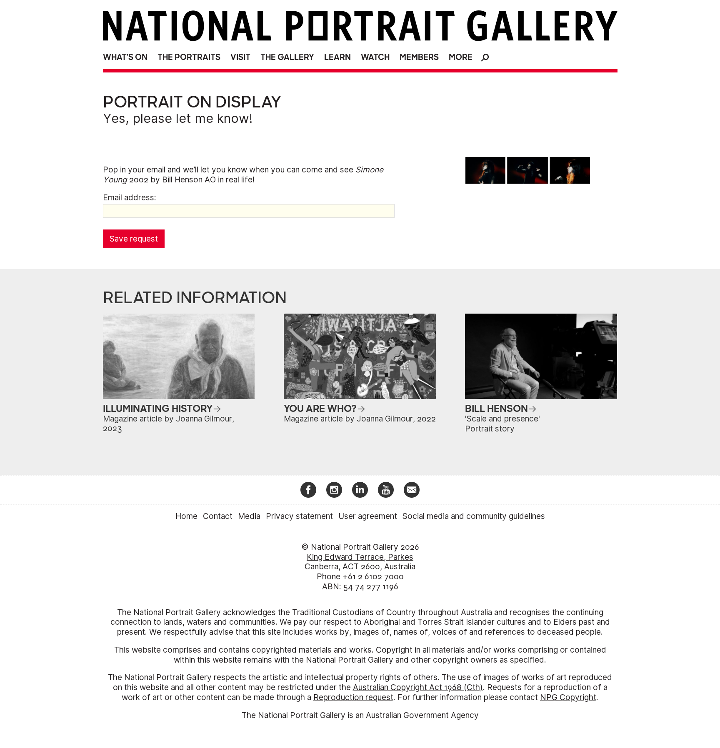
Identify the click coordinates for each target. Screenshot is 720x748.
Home (186, 516)
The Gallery (287, 57)
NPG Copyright (568, 697)
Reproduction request (353, 697)
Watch (375, 57)
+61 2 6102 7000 (373, 576)
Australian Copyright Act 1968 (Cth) (418, 687)
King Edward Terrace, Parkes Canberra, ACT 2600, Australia (360, 562)
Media (249, 516)
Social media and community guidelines (473, 516)
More (460, 57)
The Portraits (189, 57)
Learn (337, 57)
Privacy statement (299, 516)
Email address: (129, 197)
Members (419, 57)
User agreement (367, 516)
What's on (125, 57)
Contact (217, 516)
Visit (240, 57)
